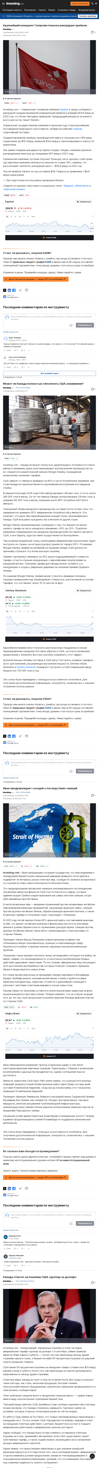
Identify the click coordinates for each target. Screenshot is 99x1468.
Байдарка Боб (14, 1236)
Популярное (30, 10)
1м (15, 216)
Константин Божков (17, 357)
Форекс (51, 10)
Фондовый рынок (86, 10)
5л (28, 216)
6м (20, 216)
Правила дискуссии (10, 332)
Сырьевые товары (67, 10)
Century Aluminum (26, 667)
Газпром (77, 128)
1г (24, 216)
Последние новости (12, 10)
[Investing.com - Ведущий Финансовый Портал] (15, 3)
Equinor (64, 109)
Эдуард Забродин (16, 1255)
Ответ (8, 350)
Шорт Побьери (15, 338)
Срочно (42, 10)
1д (7, 216)
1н (11, 216)
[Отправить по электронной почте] (26, 290)
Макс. (34, 216)
